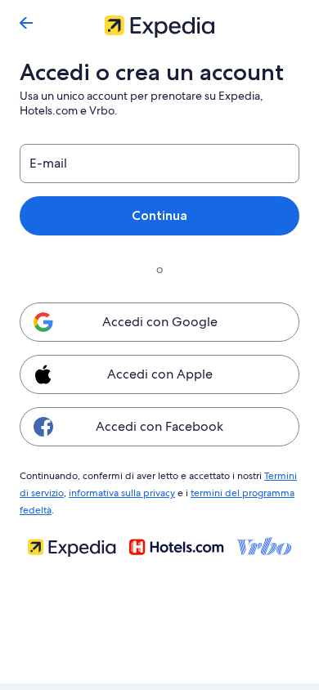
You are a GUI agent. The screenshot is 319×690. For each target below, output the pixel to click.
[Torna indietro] (26, 23)
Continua (159, 215)
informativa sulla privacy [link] (122, 493)
